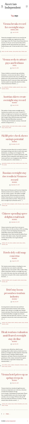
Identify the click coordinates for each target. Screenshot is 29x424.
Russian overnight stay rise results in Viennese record (14, 176)
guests (15, 280)
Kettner (10, 87)
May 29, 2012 (15, 105)
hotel (13, 126)
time (26, 163)
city (5, 51)
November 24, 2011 (15, 144)
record (17, 243)
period (16, 51)
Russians (20, 204)
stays (19, 51)
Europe (9, 322)
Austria (3, 126)
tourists (3, 244)
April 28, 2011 (15, 344)
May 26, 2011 (15, 301)
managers (12, 204)
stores (23, 243)
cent (11, 126)
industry (16, 322)
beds (3, 51)
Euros (14, 163)
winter (9, 127)
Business (14, 102)
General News (14, 29)
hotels (16, 126)
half (7, 51)
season (19, 322)
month (17, 163)
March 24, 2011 (15, 383)
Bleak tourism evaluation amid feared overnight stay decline (14, 336)
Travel (14, 65)
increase (10, 51)
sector (3, 366)
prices (20, 163)
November (20, 404)
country (9, 404)
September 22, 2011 (15, 185)
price (23, 404)
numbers (14, 87)
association (4, 163)
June (14, 51)
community (6, 87)
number (19, 126)
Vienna (22, 51)
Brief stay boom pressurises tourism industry (14, 293)
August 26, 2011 (15, 261)
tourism (3, 88)
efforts (5, 365)
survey (24, 87)
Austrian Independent (10, 421)
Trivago (6, 405)
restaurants (17, 365)
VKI (3, 165)
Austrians (7, 126)
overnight (24, 126)
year (26, 51)
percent (18, 87)
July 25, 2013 (15, 32)
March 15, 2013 (15, 68)
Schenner (22, 365)
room (26, 404)
